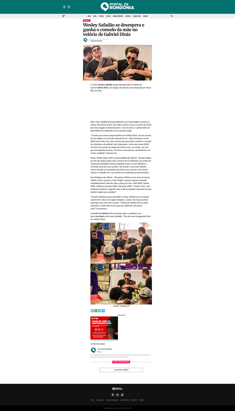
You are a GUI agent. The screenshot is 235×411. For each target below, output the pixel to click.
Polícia (108, 16)
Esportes (127, 16)
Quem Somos (100, 400)
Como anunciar (125, 400)
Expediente (134, 400)
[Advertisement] (121, 107)
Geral (95, 16)
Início (89, 16)
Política (101, 16)
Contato (145, 16)
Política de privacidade (112, 400)
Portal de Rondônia (96, 41)
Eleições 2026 (137, 16)
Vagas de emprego (118, 16)
